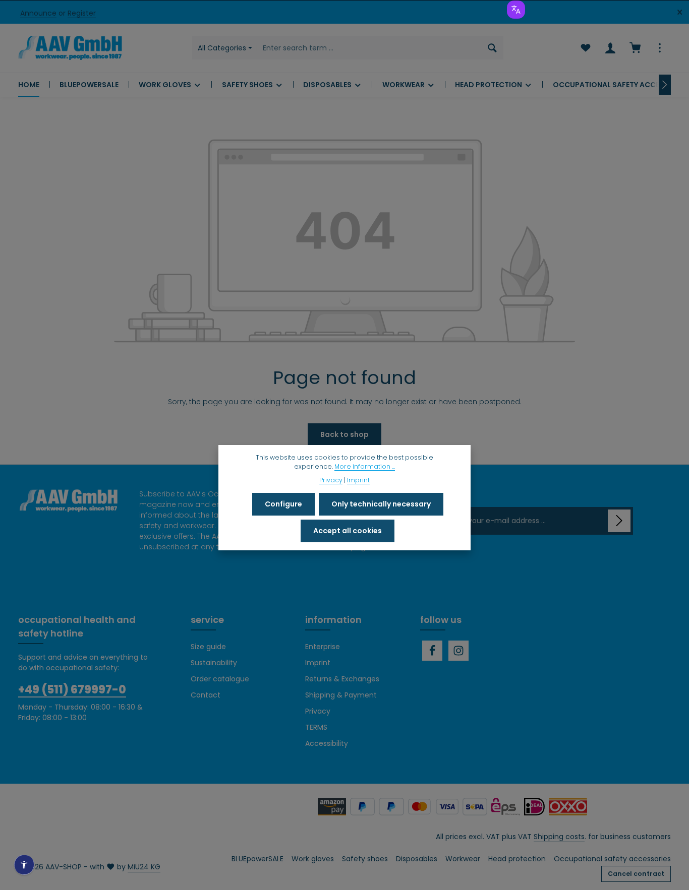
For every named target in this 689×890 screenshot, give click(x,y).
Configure (283, 504)
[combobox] (369, 47)
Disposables (416, 859)
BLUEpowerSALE (257, 859)
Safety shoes (365, 859)
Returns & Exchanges (342, 679)
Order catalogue (220, 679)
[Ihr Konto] (610, 48)
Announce (38, 13)
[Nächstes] (665, 85)
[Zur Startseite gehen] (70, 48)
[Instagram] (458, 651)
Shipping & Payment (341, 695)
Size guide (208, 647)
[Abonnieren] (619, 521)
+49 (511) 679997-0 (72, 689)
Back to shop (344, 434)
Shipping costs (559, 837)
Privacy (317, 711)
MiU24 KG (144, 867)
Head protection (517, 859)
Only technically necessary (381, 504)
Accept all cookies (347, 531)
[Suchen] (492, 47)
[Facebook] (432, 651)
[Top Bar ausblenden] (679, 12)
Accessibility (326, 743)
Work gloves (313, 859)
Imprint (317, 663)
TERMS (316, 727)
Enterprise (322, 647)
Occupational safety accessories (612, 859)
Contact (205, 695)
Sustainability (214, 663)
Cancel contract (636, 873)
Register (82, 13)
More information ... (364, 466)
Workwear (462, 859)
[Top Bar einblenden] (659, 48)
